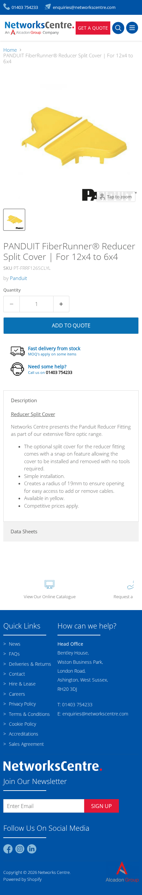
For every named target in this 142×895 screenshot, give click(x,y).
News (14, 644)
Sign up (101, 806)
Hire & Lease (22, 684)
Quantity (12, 290)
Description (24, 400)
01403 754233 (59, 372)
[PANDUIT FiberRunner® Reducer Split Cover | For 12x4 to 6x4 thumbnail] (14, 219)
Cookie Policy (22, 724)
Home (10, 50)
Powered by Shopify (22, 879)
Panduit (18, 278)
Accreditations (23, 734)
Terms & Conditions (29, 714)
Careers (16, 694)
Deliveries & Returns (29, 664)
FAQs (14, 654)
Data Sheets (24, 531)
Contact (16, 674)
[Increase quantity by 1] (61, 304)
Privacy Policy (22, 704)
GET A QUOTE (93, 28)
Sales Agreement (26, 744)
